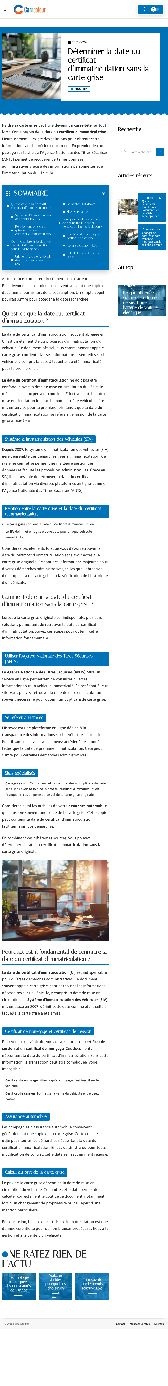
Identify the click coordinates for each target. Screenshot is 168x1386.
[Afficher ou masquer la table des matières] (76, 193)
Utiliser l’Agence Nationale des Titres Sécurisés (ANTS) (33, 260)
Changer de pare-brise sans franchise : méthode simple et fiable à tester (152, 239)
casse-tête (83, 125)
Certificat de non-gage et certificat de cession (84, 236)
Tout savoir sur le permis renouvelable (92, 1283)
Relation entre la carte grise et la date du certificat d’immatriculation (33, 230)
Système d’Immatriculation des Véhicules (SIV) (33, 217)
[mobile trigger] (7, 9)
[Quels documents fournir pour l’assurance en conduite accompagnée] (128, 207)
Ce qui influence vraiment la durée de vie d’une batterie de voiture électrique (140, 302)
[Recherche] (145, 9)
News (131, 285)
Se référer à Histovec (81, 204)
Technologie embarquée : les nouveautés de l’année (19, 1283)
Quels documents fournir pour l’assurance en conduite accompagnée (150, 209)
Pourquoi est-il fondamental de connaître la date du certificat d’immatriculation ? (82, 223)
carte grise (28, 125)
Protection (153, 197)
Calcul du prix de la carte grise (84, 255)
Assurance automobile (82, 245)
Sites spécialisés (78, 212)
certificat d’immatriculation (82, 132)
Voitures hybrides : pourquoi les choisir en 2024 (55, 1284)
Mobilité (81, 89)
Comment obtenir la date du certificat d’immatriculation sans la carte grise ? (31, 245)
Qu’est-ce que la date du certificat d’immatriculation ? (31, 206)
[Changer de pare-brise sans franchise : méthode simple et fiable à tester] (128, 237)
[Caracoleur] (29, 9)
